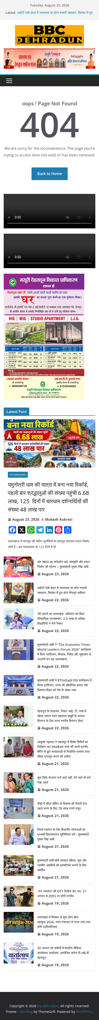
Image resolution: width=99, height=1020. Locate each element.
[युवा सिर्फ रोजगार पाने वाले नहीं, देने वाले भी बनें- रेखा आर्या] (19, 784)
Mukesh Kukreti (59, 519)
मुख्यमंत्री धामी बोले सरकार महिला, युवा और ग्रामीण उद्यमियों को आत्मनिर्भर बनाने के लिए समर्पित (62, 865)
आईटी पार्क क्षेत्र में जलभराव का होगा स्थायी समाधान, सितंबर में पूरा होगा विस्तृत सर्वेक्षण (62, 590)
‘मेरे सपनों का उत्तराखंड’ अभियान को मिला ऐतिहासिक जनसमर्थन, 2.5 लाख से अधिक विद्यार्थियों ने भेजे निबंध (61, 619)
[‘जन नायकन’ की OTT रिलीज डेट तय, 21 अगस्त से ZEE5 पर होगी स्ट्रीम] (19, 897)
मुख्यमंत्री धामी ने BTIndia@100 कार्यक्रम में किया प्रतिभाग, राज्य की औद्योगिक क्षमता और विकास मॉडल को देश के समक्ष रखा (64, 685)
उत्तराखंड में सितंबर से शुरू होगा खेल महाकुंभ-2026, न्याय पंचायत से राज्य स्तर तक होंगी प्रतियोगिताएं (63, 922)
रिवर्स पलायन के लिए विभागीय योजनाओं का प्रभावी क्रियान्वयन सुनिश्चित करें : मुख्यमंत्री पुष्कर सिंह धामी (63, 834)
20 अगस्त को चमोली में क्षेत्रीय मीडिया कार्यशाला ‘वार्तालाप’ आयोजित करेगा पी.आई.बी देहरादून (63, 953)
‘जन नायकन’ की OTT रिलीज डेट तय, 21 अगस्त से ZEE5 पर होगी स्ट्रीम (61, 893)
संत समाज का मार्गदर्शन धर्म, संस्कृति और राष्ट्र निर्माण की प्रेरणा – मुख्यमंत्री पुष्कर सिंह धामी (63, 564)
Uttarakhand (18, 474)
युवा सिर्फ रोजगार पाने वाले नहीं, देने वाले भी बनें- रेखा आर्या (64, 779)
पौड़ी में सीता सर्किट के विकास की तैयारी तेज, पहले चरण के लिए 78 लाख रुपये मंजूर (62, 805)
